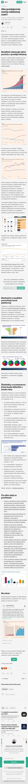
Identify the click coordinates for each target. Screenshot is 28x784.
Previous (6, 678)
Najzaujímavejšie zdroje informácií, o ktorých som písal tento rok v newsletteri (10, 716)
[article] (14, 716)
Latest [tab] (6, 708)
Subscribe (19, 2)
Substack (6, 781)
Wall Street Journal (10, 264)
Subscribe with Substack (15, 768)
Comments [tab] (4, 689)
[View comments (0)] (7, 27)
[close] (23, 739)
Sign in (25, 2)
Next (23, 678)
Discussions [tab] (12, 708)
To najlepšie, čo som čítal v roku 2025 (9, 713)
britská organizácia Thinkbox (16, 308)
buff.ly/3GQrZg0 (6, 618)
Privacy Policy (19, 774)
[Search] (25, 707)
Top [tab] (3, 708)
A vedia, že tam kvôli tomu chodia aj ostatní (10, 731)
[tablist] (7, 689)
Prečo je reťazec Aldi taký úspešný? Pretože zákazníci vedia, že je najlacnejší (10, 726)
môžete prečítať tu (18, 488)
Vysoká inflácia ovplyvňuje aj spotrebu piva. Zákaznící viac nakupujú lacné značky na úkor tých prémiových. (15, 542)
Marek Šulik (7, 22)
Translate (4, 6)
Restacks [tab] (11, 689)
